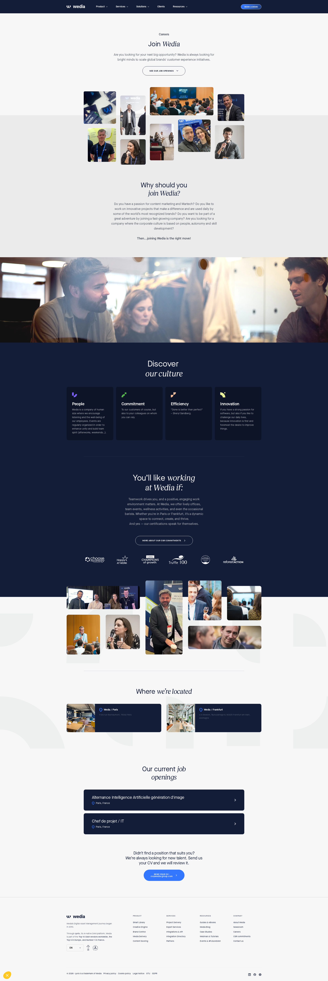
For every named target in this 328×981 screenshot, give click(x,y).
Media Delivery (140, 936)
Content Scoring (140, 941)
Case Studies (206, 931)
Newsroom (238, 927)
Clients (161, 6)
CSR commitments (241, 936)
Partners (170, 941)
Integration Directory (176, 936)
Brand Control (139, 931)
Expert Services (173, 927)
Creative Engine (140, 927)
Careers (237, 931)
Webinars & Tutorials (209, 936)
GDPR (154, 973)
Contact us (238, 941)
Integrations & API (174, 931)
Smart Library (139, 922)
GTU (148, 973)
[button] (102, 6)
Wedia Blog (205, 927)
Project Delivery (173, 922)
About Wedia (239, 922)
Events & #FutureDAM (210, 941)
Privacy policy (109, 973)
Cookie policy (124, 973)
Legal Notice (138, 973)
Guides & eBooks (208, 922)
